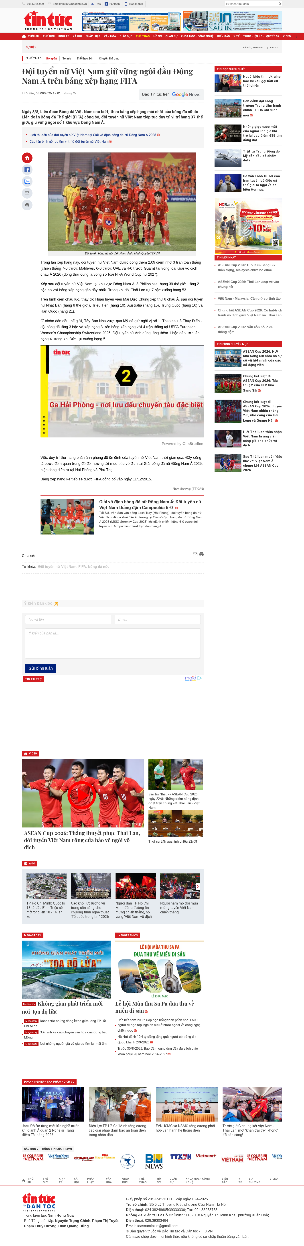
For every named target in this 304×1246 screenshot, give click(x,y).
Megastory (29, 1004)
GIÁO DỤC (126, 36)
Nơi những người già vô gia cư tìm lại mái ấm (66, 1044)
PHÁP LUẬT (92, 36)
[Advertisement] (113, 587)
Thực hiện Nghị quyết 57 (261, 36)
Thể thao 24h (85, 58)
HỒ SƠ (157, 36)
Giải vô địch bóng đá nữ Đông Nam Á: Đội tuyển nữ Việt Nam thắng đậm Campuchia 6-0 (150, 504)
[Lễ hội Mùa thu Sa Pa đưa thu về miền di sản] (159, 970)
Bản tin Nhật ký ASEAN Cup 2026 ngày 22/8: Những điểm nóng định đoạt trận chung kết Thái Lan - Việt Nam (174, 801)
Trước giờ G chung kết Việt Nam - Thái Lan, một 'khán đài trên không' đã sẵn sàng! (250, 1130)
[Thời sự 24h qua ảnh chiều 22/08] (175, 823)
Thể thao (33, 58)
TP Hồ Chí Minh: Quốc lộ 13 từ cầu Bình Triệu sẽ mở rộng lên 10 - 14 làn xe (45, 910)
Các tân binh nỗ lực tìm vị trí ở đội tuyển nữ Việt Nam (69, 142)
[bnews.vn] (132, 1161)
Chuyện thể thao (109, 58)
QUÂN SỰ (171, 36)
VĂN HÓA (110, 36)
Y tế (236, 36)
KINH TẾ (63, 36)
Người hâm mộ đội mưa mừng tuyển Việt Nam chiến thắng (179, 907)
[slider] (103, 423)
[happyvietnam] (81, 1156)
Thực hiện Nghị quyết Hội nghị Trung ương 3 (191, 47)
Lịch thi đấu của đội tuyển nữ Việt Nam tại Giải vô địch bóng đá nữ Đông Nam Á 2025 (93, 135)
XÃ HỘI (77, 36)
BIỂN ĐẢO (223, 36)
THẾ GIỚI (49, 36)
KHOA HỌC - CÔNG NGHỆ (197, 36)
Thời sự (33, 36)
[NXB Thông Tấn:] (107, 1161)
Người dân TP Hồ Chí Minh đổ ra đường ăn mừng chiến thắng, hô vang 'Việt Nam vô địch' (134, 910)
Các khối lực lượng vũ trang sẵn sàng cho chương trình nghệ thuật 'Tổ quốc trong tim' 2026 (90, 910)
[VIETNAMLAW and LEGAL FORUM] (60, 1159)
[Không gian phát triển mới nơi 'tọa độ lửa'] (66, 970)
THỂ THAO (143, 36)
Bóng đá (51, 58)
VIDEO (287, 36)
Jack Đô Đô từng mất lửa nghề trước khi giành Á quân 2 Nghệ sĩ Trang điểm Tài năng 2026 (50, 1130)
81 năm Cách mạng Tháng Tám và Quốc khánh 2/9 (75, 47)
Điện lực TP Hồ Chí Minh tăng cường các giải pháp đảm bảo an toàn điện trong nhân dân (117, 1130)
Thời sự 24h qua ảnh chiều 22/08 (172, 841)
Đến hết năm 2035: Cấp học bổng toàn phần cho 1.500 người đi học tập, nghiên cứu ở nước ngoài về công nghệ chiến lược (159, 1025)
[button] (198, 886)
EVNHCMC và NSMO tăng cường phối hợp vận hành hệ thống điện (185, 1128)
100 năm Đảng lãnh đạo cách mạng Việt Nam (131, 47)
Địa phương (254, 1180)
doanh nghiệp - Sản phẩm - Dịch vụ (49, 1081)
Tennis (67, 58)
